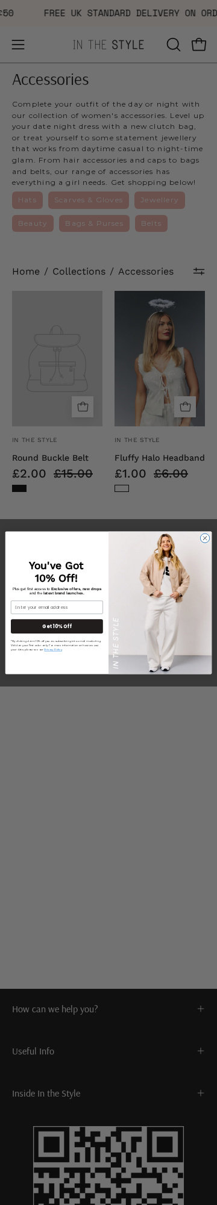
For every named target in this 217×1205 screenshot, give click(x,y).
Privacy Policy (52, 649)
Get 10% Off (56, 626)
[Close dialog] (204, 537)
